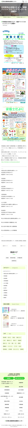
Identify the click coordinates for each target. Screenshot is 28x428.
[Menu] (25, 1)
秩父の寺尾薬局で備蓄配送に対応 (9, 222)
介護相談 (5, 292)
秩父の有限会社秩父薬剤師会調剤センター (11, 218)
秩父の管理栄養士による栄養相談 (9, 230)
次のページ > (23, 245)
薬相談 (5, 297)
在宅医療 (10, 349)
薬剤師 (19, 343)
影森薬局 (5, 285)
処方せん (9, 337)
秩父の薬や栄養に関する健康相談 (9, 226)
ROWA (20, 346)
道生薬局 (5, 278)
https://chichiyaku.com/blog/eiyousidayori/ (10, 162)
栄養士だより (18, 337)
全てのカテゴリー (7, 271)
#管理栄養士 (13, 257)
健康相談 (20, 240)
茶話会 (14, 337)
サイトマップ (21, 417)
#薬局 (7, 257)
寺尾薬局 (17, 240)
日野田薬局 (6, 280)
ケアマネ (15, 346)
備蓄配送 (4, 346)
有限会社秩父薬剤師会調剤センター (8, 240)
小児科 (4, 340)
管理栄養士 (5, 349)
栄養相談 (24, 240)
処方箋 (5, 288)
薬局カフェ (5, 343)
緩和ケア (14, 340)
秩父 (9, 343)
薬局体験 (4, 337)
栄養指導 (19, 340)
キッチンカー (10, 346)
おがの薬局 (6, 283)
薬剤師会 (21, 349)
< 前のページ (5, 245)
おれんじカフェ (16, 349)
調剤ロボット (9, 340)
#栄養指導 (19, 257)
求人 (15, 343)
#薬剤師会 (14, 260)
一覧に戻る (14, 245)
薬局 (12, 343)
